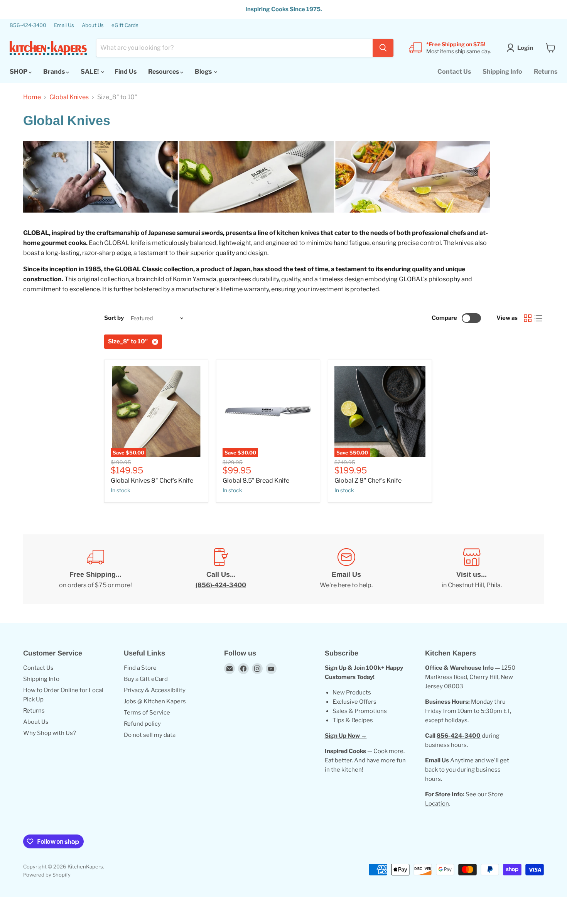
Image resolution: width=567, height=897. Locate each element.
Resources (164, 71)
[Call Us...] (221, 569)
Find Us (126, 71)
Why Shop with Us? (49, 733)
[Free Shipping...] (95, 569)
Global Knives (69, 97)
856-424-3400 (28, 25)
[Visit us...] (471, 569)
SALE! (90, 71)
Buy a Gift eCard (146, 679)
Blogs (204, 71)
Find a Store (140, 667)
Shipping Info (502, 71)
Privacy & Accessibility (155, 690)
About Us (93, 25)
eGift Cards (124, 25)
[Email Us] (346, 569)
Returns (545, 71)
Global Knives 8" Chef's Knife (152, 480)
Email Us (64, 25)
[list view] (538, 318)
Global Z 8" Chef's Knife (368, 480)
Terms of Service (147, 712)
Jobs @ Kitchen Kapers (155, 701)
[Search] (383, 48)
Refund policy (142, 723)
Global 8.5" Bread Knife (256, 480)
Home (32, 97)
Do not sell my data (150, 734)
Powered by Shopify (47, 875)
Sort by (114, 318)
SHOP (19, 71)
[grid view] (527, 318)
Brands (54, 71)
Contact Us (454, 71)
